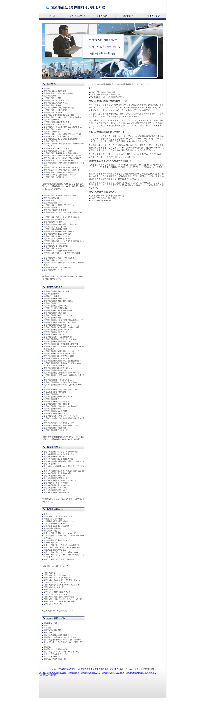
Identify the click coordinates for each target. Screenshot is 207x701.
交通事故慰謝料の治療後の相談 (56, 413)
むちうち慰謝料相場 (51, 464)
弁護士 (46, 514)
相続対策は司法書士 (51, 623)
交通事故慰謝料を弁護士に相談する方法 (59, 330)
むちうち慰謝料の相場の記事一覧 (56, 492)
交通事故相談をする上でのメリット (57, 260)
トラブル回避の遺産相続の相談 (56, 654)
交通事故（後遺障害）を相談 (55, 210)
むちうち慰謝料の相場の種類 (55, 476)
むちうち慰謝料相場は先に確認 (56, 488)
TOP (91, 84)
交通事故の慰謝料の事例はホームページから (61, 416)
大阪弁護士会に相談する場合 (55, 550)
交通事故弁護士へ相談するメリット (57, 101)
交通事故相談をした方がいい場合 (56, 227)
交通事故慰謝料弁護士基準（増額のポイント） (61, 354)
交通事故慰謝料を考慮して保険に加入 (58, 301)
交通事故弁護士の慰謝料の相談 (56, 103)
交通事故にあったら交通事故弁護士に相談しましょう (64, 127)
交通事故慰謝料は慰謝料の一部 (56, 332)
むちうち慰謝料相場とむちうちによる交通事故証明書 (64, 471)
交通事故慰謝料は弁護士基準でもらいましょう (61, 351)
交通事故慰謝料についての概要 (56, 411)
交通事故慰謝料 (50, 303)
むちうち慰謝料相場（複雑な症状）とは (59, 454)
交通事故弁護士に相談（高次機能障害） (59, 93)
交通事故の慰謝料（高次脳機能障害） (58, 337)
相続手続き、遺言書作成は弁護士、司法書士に (61, 637)
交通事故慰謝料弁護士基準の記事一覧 (58, 397)
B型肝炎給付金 (49, 573)
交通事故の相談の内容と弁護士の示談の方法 (61, 224)
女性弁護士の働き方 (51, 531)
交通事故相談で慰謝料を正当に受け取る (59, 231)
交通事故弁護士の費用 (52, 98)
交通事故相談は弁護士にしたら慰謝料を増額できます (64, 241)
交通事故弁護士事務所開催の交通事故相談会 (61, 153)
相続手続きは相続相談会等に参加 (56, 635)
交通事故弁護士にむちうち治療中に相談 (59, 160)
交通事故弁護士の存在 (52, 132)
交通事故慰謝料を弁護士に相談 (56, 306)
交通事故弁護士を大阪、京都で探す (57, 136)
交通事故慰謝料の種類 (52, 409)
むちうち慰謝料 (137, 136)
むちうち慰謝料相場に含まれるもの (57, 485)
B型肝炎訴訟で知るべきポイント (56, 594)
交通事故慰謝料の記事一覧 (54, 334)
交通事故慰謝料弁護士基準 (54, 394)
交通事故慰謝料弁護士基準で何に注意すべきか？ (62, 339)
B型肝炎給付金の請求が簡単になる (57, 575)
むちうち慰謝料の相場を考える (56, 478)
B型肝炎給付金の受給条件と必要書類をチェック (62, 580)
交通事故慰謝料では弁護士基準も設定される (61, 389)
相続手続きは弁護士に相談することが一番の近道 (62, 640)
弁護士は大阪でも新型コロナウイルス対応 (60, 533)
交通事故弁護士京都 (51, 141)
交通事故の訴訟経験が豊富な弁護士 (57, 122)
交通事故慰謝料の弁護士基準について (58, 342)
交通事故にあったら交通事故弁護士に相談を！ (61, 170)
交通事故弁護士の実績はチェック (56, 129)
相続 (45, 625)
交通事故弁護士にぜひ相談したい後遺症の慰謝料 (62, 158)
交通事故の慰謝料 (152, 164)
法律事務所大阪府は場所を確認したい (58, 521)
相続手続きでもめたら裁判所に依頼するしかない (62, 652)
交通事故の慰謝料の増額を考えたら (57, 308)
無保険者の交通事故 (51, 296)
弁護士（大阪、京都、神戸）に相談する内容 (61, 552)
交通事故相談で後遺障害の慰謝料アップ (59, 205)
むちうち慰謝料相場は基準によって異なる (60, 480)
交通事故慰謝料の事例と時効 (55, 428)
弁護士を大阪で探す (51, 543)
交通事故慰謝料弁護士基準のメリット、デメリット (63, 325)
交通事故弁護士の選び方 (53, 113)
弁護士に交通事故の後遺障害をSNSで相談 (60, 175)
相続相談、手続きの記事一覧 (55, 659)
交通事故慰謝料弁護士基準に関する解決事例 (61, 344)
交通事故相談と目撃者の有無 (55, 243)
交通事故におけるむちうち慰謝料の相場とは (107, 97)
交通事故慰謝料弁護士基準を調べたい (58, 368)
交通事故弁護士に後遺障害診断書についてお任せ (62, 156)
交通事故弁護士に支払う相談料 (56, 110)
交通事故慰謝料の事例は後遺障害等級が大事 (61, 425)
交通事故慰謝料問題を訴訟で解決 (56, 291)
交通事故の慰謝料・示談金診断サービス (59, 423)
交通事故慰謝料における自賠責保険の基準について (63, 320)
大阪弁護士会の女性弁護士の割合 (56, 526)
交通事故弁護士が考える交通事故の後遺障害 (61, 139)
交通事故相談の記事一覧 (53, 270)
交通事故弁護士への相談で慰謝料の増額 (59, 108)
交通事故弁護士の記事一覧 (54, 177)
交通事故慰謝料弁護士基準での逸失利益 (59, 356)
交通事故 (47, 89)
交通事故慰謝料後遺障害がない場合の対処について (63, 322)
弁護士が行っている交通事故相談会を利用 (60, 251)
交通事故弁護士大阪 (51, 120)
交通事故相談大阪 (50, 203)
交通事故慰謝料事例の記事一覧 (56, 430)
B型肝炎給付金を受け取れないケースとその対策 (62, 585)
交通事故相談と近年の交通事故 (56, 246)
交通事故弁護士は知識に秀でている (57, 124)
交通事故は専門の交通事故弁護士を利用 (59, 115)
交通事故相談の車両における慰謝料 (57, 267)
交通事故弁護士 (50, 96)
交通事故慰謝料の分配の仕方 (55, 313)
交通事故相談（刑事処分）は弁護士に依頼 (60, 196)
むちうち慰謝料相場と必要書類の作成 (58, 459)
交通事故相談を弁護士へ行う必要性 (57, 239)
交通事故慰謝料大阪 (51, 294)
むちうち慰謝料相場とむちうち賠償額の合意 (61, 452)
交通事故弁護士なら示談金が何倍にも (58, 151)
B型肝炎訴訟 (49, 590)
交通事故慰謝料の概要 (52, 318)
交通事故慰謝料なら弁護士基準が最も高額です (61, 373)
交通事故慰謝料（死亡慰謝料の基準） (58, 310)
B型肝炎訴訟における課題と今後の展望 (59, 602)
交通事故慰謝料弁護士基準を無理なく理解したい (62, 382)
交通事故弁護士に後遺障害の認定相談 (58, 172)
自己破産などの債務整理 (47, 675)
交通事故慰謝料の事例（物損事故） (57, 404)
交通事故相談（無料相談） (54, 248)
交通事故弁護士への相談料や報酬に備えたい (61, 168)
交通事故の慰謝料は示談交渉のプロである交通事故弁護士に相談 (87, 669)
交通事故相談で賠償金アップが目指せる (59, 258)
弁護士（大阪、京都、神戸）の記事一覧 (59, 559)
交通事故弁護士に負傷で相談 (55, 91)
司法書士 (47, 628)
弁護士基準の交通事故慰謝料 (55, 392)
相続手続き (48, 633)
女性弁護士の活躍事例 (52, 528)
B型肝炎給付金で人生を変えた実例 (57, 578)
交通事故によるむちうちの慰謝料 (56, 483)
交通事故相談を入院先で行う (55, 222)
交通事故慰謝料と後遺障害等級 (56, 299)
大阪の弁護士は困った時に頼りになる (58, 516)
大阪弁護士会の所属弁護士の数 (56, 540)
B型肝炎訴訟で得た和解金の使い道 (57, 592)
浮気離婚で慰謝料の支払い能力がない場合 (141, 673)
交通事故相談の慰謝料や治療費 (56, 229)
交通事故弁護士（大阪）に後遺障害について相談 (62, 134)
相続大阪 (47, 647)
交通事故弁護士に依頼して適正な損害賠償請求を (62, 117)
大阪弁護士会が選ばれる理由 (55, 524)
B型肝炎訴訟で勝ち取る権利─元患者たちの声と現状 (64, 599)
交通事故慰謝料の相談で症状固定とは (58, 401)
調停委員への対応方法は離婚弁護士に (52, 673)
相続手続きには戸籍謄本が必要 (56, 649)
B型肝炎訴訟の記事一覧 (53, 604)
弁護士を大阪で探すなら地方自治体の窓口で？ (61, 545)
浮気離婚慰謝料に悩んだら (90, 673)
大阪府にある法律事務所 (53, 519)
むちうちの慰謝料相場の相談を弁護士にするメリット (64, 461)
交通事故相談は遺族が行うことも (56, 236)
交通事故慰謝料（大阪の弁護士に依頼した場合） (62, 327)
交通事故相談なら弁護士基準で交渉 (57, 234)
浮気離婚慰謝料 (73, 673)
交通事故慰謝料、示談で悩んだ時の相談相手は (61, 406)
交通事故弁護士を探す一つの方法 (56, 148)
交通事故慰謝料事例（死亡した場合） (58, 380)
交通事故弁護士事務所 (52, 105)
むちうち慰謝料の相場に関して (56, 457)
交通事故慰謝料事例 (51, 399)
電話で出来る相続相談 (52, 656)
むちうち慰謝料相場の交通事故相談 (57, 473)
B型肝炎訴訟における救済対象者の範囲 (59, 597)
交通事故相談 (49, 200)
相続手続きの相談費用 (52, 630)
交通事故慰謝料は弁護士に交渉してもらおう (61, 315)
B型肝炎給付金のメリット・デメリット (59, 582)
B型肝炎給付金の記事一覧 (54, 587)
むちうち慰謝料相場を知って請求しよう (105, 95)
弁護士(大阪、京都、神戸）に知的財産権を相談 (62, 547)
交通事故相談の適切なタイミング (56, 220)
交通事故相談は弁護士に (53, 198)
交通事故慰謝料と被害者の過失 (56, 370)
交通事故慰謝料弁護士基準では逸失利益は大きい (62, 361)
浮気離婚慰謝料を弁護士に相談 (113, 673)
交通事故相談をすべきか (53, 208)
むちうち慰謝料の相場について (56, 490)
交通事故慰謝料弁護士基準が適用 (56, 358)
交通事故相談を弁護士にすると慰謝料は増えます (62, 217)
